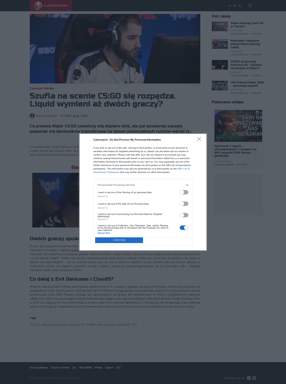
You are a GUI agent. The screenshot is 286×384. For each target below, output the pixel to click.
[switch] (184, 192)
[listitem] (143, 185)
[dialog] (143, 192)
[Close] (200, 140)
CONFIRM (119, 240)
